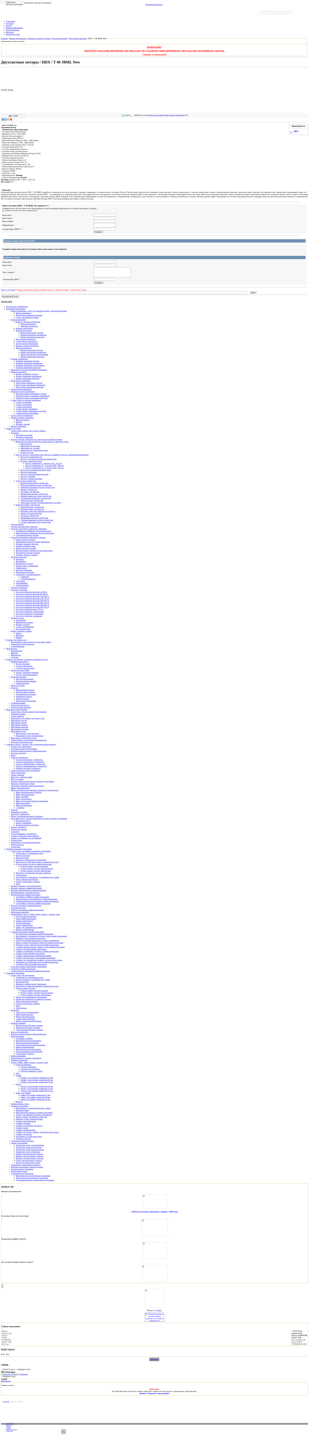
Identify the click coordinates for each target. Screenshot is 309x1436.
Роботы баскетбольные (25, 1017)
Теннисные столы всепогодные (29, 1147)
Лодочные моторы (59, 39)
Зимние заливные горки (26, 546)
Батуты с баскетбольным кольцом (34, 474)
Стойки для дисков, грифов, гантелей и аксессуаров (37, 1132)
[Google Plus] (11, 119)
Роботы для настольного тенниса (29, 1154)
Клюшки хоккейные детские (27, 361)
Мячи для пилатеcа (24, 799)
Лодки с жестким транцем (26, 675)
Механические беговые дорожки (29, 1025)
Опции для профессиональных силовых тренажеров (37, 940)
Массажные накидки (19, 727)
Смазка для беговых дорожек (28, 882)
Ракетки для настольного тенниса (30, 1158)
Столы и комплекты (24, 666)
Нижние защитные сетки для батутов (36, 496)
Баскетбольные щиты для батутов (34, 483)
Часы (18, 884)
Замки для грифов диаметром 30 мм (35, 1097)
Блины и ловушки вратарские (28, 322)
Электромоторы (22, 683)
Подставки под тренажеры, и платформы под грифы (37, 877)
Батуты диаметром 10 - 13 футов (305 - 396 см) (44, 466)
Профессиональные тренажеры (19, 849)
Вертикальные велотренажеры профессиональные (36, 899)
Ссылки (8, 1428)
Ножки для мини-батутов (31, 514)
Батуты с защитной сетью (31, 461)
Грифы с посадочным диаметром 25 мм (37, 1078)
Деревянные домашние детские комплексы (33, 531)
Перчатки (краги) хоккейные (23, 392)
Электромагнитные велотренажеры (30, 1045)
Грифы (18, 1076)
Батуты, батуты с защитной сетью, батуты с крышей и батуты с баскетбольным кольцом (52, 455)
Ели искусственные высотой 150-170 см (32, 598)
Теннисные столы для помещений (30, 1145)
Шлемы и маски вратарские (27, 346)
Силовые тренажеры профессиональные (27, 932)
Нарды (18, 633)
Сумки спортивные (24, 407)
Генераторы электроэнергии (22, 644)
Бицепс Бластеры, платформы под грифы (33, 980)
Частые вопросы (12, 30)
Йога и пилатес (17, 779)
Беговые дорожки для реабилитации (26, 886)
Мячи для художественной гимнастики (32, 801)
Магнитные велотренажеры (27, 1043)
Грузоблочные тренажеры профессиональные (34, 934)
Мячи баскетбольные (24, 1015)
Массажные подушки (20, 729)
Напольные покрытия (20, 912)
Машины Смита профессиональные (30, 938)
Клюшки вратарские (24, 328)
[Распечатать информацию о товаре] (187, 115)
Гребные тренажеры (19, 1060)
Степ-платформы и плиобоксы (23, 834)
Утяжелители (16, 840)
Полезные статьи (13, 34)
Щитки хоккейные (18, 426)
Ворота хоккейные (23, 313)
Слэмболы (20, 808)
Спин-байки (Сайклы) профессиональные (33, 903)
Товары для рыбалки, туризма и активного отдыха (30, 39)
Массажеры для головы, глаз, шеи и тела (27, 718)
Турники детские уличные (27, 555)
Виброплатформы (18, 1056)
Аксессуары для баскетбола (27, 1012)
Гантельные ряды (18, 908)
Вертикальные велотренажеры (28, 1049)
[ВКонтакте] (3, 119)
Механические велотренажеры (28, 1041)
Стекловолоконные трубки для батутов (37, 520)
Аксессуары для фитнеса (21, 747)
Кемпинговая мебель (19, 662)
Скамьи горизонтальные (26, 1121)
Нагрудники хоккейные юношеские (30, 385)
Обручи (14, 810)
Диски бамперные (23, 923)
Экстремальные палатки (26, 694)
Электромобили (22, 585)
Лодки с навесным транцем (27, 673)
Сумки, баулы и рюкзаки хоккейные (26, 400)
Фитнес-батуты (27, 453)
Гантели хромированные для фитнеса (31, 766)
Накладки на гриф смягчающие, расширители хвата (37, 862)
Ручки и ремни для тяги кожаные (34, 866)
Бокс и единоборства (19, 1032)
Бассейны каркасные (24, 437)
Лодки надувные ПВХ (20, 670)
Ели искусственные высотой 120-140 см (32, 596)
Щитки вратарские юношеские (33, 352)
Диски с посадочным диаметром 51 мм (37, 1091)
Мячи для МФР (22, 797)
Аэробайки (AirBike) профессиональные (32, 897)
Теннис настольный (19, 1143)
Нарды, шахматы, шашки (21, 631)
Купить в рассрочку (156, 115)
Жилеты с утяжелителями (21, 777)
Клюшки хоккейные (19, 359)
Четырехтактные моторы (26, 681)
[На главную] (14, 8)
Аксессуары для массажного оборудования (28, 712)
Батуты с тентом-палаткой (31, 479)
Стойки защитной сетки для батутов (36, 522)
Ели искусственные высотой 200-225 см (32, 603)
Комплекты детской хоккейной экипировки (29, 370)
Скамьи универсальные (25, 1130)
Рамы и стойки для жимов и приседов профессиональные (39, 943)
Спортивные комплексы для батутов (36, 498)
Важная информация (14, 28)
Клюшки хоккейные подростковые (30, 365)
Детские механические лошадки (24, 527)
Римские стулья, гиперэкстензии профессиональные (37, 945)
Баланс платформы (23, 823)
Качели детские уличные (26, 548)
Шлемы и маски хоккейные (22, 418)
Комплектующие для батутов (28, 505)
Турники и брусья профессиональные (31, 964)
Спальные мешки (18, 703)
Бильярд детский (23, 625)
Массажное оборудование (16, 710)
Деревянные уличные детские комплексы (33, 542)
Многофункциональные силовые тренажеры (34, 1113)
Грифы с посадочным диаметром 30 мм (37, 1080)
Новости (8, 1426)
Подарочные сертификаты (17, 307)
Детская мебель (17, 524)
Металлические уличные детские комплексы (34, 551)
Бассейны (15, 433)
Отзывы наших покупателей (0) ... (20, 241)
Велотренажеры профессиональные (25, 895)
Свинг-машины (17, 716)
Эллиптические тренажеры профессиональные (30, 971)
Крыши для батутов (29, 490)
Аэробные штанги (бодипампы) (24, 749)
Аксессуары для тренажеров (22, 975)
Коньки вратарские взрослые (33, 337)
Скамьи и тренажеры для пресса (29, 1126)
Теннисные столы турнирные (28, 1152)
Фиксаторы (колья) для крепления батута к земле (41, 503)
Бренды (8, 1425)
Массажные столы (18, 731)
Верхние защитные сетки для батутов (36, 485)
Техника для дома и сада (16, 640)
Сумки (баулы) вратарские (27, 341)
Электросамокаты (28, 579)
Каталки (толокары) (24, 570)
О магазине (10, 21)
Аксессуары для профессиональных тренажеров (31, 851)
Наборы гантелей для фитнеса (28, 768)
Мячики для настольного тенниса (30, 1156)
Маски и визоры (22, 420)
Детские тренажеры (19, 588)
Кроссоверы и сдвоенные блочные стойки (33, 1108)
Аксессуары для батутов (26, 481)
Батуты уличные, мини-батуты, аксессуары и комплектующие (36, 439)
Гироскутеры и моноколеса (27, 566)
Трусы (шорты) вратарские (27, 344)
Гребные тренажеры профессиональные (27, 910)
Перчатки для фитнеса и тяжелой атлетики (33, 999)
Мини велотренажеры (25, 1047)
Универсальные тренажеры (22, 1169)
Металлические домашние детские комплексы (35, 533)
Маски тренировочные (20, 788)
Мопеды (14, 653)
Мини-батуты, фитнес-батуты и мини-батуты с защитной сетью (42, 442)
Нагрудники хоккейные (21, 381)
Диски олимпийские (24, 925)
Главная (4, 39)
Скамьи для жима (23, 1123)
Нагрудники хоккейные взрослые (29, 387)
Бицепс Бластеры (23, 856)
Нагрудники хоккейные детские (29, 383)
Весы (13, 755)
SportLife (6, 1401)
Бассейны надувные (24, 435)
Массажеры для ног (19, 720)
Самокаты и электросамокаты (28, 575)
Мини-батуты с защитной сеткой (34, 450)
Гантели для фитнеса (19, 757)
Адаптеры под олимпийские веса (29, 853)
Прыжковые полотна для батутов (34, 518)
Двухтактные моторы (77, 39)
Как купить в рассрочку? (175, 115)
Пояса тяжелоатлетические (27, 879)
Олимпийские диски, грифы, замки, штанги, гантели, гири (35, 914)
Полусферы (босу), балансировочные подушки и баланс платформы (39, 818)
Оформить (154, 1359)
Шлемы (19, 422)
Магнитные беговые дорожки (28, 1028)
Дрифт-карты (21, 568)
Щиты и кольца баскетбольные (28, 1021)
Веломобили (21, 561)
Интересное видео (11, 1429)
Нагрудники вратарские (26, 339)
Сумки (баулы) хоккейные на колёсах (31, 411)
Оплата (9, 26)
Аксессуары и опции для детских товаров (28, 431)
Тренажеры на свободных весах (29, 1137)
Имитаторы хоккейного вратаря (29, 315)
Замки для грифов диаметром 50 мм (35, 1099)
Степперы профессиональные (23, 969)
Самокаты (25, 577)
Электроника (21, 875)
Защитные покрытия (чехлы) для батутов (38, 487)
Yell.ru (159, 1310)
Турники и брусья (23, 1139)
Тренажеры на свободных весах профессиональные (37, 962)
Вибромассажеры (18, 714)
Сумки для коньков (24, 405)
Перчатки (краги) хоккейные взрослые (32, 398)
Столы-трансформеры (25, 627)
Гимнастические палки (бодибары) (25, 771)
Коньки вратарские (24, 331)
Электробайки (22, 583)
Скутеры (14, 657)
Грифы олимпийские (24, 921)
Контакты (10, 32)
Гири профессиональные (26, 919)
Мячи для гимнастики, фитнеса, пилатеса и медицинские (34, 790)
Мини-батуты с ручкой (30, 448)
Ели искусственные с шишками (29, 616)
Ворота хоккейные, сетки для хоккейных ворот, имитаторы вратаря (39, 311)
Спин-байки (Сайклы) (25, 1054)
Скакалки (15, 832)
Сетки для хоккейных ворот (27, 317)
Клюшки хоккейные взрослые (28, 368)
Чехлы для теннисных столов (28, 1163)
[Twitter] (5, 119)
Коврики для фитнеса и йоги (23, 784)
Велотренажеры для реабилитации (25, 893)
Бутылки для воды (18, 753)
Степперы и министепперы (22, 1141)
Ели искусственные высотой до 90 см (31, 592)
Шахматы (20, 635)
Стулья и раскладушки (25, 668)
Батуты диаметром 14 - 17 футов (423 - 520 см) (44, 468)
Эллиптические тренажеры (22, 1174)
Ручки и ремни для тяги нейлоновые (36, 871)
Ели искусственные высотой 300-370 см (32, 607)
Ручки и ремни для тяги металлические (37, 869)
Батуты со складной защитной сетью (36, 470)
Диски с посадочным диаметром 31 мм (37, 1089)
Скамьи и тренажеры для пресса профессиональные (37, 951)
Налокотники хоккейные (21, 389)
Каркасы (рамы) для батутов (32, 509)
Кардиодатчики (22, 858)
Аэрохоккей (21, 620)
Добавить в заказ (141, 115)
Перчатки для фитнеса (20, 814)
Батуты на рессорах (29, 472)
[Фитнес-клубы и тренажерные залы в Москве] (154, 1308)
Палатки (14, 688)
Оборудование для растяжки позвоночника (29, 740)
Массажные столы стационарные (29, 736)
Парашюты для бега (19, 812)
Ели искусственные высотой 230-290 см (32, 605)
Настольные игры (23, 629)
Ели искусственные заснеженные (29, 614)
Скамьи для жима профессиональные (31, 949)
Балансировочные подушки (27, 825)
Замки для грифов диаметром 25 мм (35, 1095)
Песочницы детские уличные (28, 553)
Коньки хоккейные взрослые (27, 378)
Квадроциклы (16, 651)
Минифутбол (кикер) (24, 622)
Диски (18, 1084)
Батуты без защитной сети (31, 457)
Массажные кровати (19, 725)
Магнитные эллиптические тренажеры (32, 1178)
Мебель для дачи (18, 686)
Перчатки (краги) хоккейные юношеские (33, 396)
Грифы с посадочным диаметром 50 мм (37, 1082)
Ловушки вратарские (29, 326)
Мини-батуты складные (30, 446)
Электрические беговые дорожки (29, 1030)
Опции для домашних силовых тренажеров (34, 1115)
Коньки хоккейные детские (27, 374)
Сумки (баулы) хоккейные (26, 409)
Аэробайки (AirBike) (24, 1038)
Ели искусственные (19, 590)
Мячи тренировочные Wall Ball (28, 792)
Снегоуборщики (17, 646)
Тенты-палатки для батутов (32, 500)
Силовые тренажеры (19, 1106)
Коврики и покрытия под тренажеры (31, 860)
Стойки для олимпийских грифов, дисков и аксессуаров (39, 960)
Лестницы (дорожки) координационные (27, 786)
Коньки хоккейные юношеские (28, 376)
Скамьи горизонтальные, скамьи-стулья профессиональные (40, 947)
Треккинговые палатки (25, 692)
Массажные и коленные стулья (23, 738)
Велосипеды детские (24, 564)
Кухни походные (23, 664)
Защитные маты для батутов (32, 507)
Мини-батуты (26, 444)
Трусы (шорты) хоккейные (22, 415)
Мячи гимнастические (25, 795)
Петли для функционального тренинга (27, 816)
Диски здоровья (17, 775)
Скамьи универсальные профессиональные (34, 956)
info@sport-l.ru (6, 1381)
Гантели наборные (23, 1065)
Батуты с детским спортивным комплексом (38, 459)
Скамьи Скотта (22, 1128)
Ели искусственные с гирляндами (30, 612)
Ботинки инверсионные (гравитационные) (28, 751)
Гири (18, 1073)
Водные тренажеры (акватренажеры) (26, 906)
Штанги (19, 1102)
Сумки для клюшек (24, 402)
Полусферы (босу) (23, 821)
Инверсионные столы (20, 1104)
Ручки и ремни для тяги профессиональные (34, 864)
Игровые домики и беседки (27, 544)
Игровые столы (17, 618)
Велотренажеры (17, 1036)
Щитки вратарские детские (32, 350)
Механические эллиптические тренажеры (33, 1176)
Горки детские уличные (25, 540)
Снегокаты (20, 581)
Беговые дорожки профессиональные (26, 888)
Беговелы (20, 559)
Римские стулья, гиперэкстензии (29, 1119)
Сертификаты (10, 1423)
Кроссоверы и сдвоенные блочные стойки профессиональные (41, 936)
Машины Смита (22, 1110)
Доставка (9, 24)
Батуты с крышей (28, 476)
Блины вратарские (28, 324)
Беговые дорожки (18, 1023)
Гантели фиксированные (26, 917)
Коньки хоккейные (19, 372)
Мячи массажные (23, 803)
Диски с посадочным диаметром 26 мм (37, 1086)
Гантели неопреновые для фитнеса (30, 762)
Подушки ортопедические (22, 742)
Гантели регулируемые (30, 1069)
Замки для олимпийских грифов (29, 927)
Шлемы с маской (23, 424)
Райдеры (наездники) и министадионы (27, 1167)
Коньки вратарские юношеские (33, 335)
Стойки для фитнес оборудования (25, 836)
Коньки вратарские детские (32, 333)
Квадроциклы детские (25, 572)
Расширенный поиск (154, 5)
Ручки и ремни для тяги (25, 988)
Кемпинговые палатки (25, 690)
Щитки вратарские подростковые (34, 354)
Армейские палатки (24, 696)
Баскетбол (15, 1010)
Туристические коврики (21, 707)
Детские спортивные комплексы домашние (29, 529)
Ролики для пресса (18, 827)
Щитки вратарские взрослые (32, 357)
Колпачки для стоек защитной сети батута (38, 511)
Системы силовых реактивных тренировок (29, 967)
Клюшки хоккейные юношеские (29, 363)
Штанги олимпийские (25, 930)
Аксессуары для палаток (26, 701)
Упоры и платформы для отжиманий (26, 838)
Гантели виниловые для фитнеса (29, 760)
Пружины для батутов (30, 516)
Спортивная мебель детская (27, 535)
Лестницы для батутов (30, 492)
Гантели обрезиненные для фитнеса (30, 764)
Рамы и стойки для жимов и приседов (31, 1117)
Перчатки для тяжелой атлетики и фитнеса (33, 873)
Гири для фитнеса (18, 773)
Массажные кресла (19, 723)
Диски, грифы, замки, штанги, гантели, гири (29, 1062)
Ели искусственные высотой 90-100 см (32, 594)
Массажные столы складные (27, 734)
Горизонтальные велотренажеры (29, 1052)
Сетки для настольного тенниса (29, 1160)
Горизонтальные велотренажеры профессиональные (37, 901)
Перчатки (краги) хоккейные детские (31, 394)
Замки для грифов (23, 1093)
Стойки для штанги (24, 1134)
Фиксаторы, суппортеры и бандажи (25, 842)
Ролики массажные (19, 829)
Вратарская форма (18, 320)
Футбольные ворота (19, 1171)
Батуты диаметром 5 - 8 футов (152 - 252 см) (43, 463)
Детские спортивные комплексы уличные (28, 537)
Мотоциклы (16, 655)
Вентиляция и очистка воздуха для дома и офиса (31, 642)
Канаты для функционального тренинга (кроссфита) (32, 781)
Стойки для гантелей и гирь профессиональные (35, 958)
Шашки (19, 638)
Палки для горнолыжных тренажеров (31, 997)
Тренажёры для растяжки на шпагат (26, 1165)
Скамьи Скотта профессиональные (30, 954)
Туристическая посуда (20, 705)
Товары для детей (13, 429)
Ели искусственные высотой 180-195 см (32, 601)
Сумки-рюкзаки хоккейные (27, 413)
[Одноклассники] (8, 119)
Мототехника (11, 649)
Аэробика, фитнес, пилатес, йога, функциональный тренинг (31, 744)
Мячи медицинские (24, 805)
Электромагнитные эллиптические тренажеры (35, 1180)
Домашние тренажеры (15, 973)
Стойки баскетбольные (25, 1019)
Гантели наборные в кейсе (31, 1071)
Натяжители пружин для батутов (34, 494)
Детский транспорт (19, 557)
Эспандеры (15, 847)
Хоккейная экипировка (15, 309)
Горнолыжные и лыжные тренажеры (26, 1058)
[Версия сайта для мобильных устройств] (63, 1431)
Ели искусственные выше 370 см (29, 609)
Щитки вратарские (23, 348)
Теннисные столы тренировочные (30, 1150)
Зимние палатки (22, 699)
